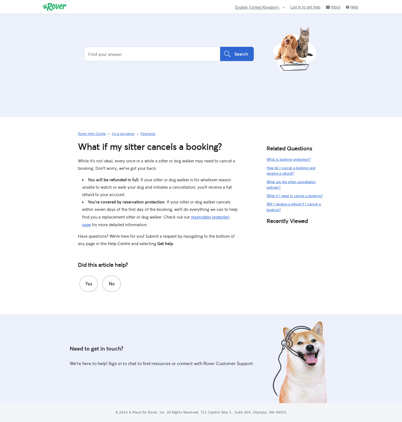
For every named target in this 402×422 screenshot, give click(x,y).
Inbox (335, 7)
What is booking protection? (289, 159)
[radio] (88, 283)
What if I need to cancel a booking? (295, 195)
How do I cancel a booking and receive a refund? (291, 170)
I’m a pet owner (123, 133)
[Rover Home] (54, 7)
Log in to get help (305, 7)
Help (354, 7)
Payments (148, 133)
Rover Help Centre (92, 133)
